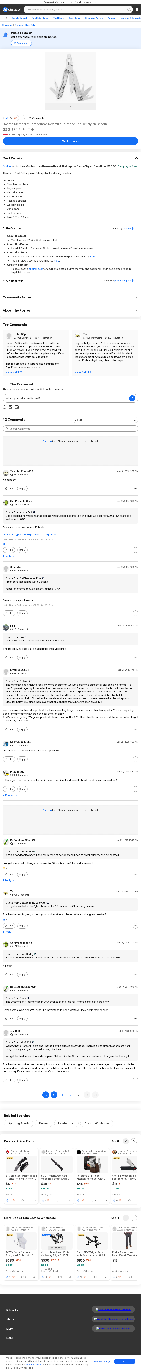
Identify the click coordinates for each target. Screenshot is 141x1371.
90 (11, 118)
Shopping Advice (94, 18)
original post (36, 268)
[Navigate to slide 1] (70, 106)
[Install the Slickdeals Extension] (113, 1309)
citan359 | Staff (130, 228)
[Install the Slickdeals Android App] (113, 1319)
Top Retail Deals (40, 18)
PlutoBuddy (17, 771)
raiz (12, 625)
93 (46, 1277)
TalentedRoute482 (21, 471)
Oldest (78, 420)
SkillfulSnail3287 (20, 742)
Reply (22, 488)
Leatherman (66, 1123)
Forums (19, 25)
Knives (43, 1123)
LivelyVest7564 (19, 670)
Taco (86, 334)
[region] (70, 1363)
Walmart (80, 1194)
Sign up (47, 441)
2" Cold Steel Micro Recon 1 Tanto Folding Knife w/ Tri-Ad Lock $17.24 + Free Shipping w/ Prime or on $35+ (21, 1177)
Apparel (112, 18)
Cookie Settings (102, 1361)
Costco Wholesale (96, 1123)
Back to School (19, 18)
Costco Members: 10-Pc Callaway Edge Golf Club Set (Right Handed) (56, 1254)
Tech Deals (74, 18)
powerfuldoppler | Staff (126, 280)
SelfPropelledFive (21, 501)
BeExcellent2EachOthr (23, 840)
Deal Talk (30, 25)
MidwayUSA (46, 1194)
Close (124, 1361)
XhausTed (16, 567)
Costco (7, 166)
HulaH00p (20, 334)
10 (10, 1200)
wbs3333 (15, 1031)
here (93, 256)
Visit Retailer (70, 141)
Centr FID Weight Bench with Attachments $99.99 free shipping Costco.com (92, 1254)
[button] (15, 118)
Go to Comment (15, 371)
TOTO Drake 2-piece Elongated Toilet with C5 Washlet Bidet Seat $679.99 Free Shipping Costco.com (20, 1254)
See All (115, 1141)
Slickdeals (7, 25)
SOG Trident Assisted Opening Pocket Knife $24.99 (54, 1177)
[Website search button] (129, 9)
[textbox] (66, 398)
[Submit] (7, 428)
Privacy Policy (33, 1364)
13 (117, 1200)
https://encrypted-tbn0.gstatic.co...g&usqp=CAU (30, 534)
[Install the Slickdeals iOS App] (113, 1328)
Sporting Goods (18, 1123)
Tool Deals (58, 18)
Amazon (9, 1194)
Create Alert (23, 43)
